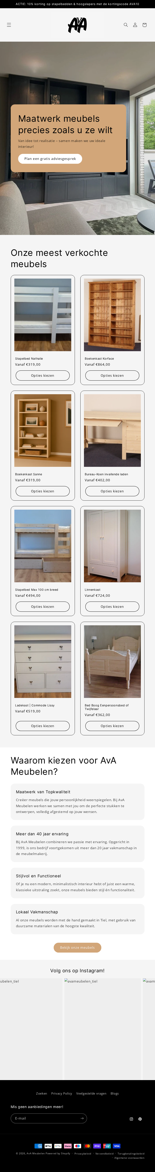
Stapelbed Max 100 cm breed (36, 589)
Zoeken (41, 1093)
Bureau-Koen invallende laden (106, 474)
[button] (9, 25)
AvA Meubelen (36, 1153)
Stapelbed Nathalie (29, 358)
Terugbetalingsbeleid (131, 1153)
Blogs (115, 1093)
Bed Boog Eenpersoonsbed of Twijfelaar (107, 707)
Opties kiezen (42, 375)
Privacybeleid (82, 1153)
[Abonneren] (82, 1118)
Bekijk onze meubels (77, 947)
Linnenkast (93, 589)
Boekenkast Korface (99, 358)
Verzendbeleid (104, 1153)
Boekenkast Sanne (28, 474)
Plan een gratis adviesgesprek (50, 158)
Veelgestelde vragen (91, 1093)
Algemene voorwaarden (129, 1157)
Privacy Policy (61, 1093)
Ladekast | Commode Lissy (35, 705)
